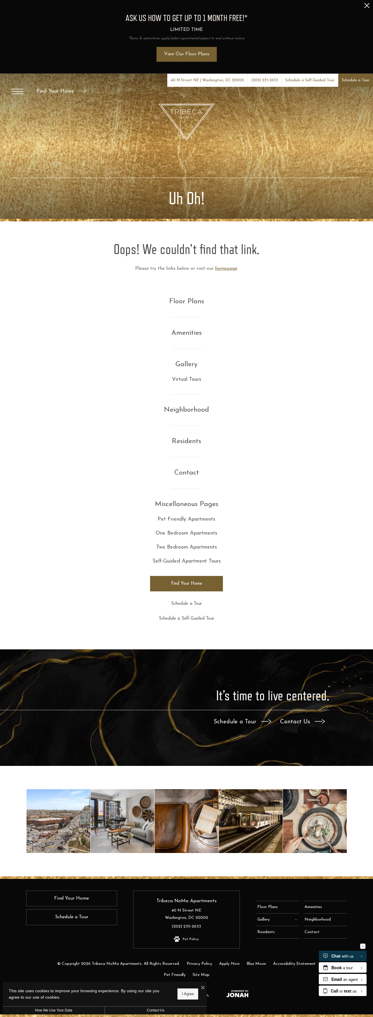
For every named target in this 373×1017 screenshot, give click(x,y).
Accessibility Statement (294, 964)
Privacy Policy (199, 964)
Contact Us (296, 722)
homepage (226, 268)
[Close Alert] (367, 7)
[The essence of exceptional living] (187, 821)
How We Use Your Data (53, 1010)
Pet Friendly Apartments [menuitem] (186, 519)
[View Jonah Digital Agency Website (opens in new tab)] (237, 995)
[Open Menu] (17, 91)
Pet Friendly (175, 975)
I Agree (188, 994)
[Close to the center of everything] (251, 821)
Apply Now (229, 964)
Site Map (201, 975)
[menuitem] (187, 301)
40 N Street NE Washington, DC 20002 (186, 914)
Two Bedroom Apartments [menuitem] (186, 547)
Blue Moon (256, 964)
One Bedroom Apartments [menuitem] (186, 533)
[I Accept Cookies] (203, 988)
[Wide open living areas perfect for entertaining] (122, 821)
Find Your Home (56, 91)
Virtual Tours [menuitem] (186, 379)
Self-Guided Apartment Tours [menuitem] (186, 561)
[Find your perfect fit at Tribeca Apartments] (58, 821)
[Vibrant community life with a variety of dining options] (315, 821)
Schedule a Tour (236, 722)
